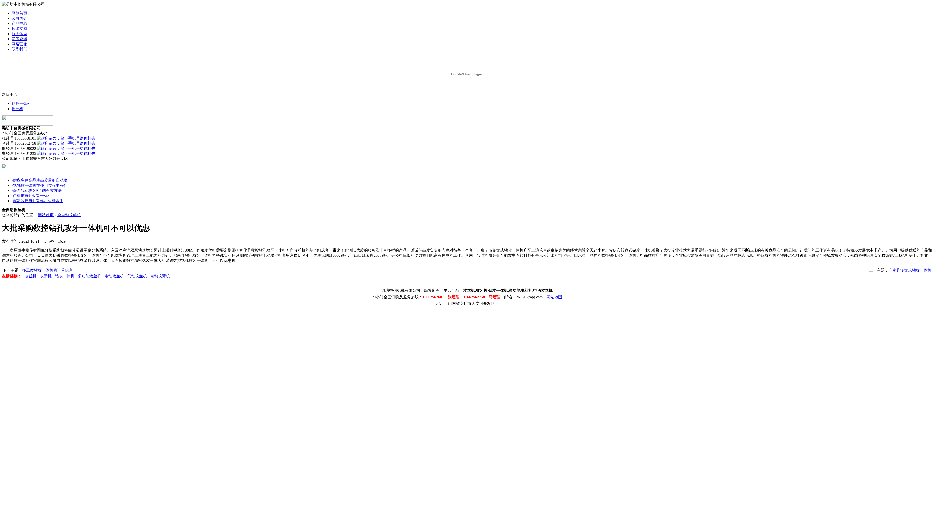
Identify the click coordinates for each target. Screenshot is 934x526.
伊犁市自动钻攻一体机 (32, 196)
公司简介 (19, 18)
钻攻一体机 (21, 104)
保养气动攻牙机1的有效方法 (37, 190)
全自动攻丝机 (69, 215)
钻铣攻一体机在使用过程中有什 (40, 185)
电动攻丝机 (114, 276)
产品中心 (19, 23)
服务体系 (19, 34)
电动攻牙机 (160, 276)
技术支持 (19, 29)
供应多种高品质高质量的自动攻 (40, 180)
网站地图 (554, 297)
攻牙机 (17, 109)
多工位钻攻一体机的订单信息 (47, 270)
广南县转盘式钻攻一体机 (910, 270)
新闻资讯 (19, 39)
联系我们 (19, 49)
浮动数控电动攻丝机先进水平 (38, 201)
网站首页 (19, 13)
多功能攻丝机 (89, 276)
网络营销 (19, 44)
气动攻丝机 (137, 276)
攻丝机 (30, 276)
